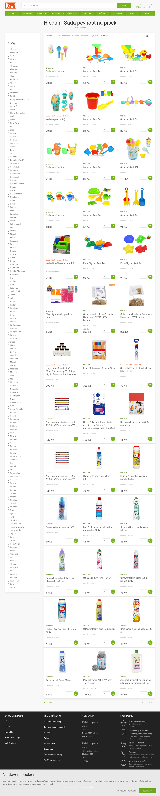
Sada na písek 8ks (129, 71)
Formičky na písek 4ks (94, 263)
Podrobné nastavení (126, 791)
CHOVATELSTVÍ (57, 13)
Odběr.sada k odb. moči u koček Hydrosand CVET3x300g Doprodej (99, 317)
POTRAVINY (133, 13)
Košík (151, 7)
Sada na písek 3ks (55, 71)
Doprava (47, 732)
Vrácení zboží (49, 743)
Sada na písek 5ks (55, 167)
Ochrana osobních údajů (54, 727)
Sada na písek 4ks (92, 71)
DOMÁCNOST (102, 13)
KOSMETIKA (42, 13)
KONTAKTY (88, 715)
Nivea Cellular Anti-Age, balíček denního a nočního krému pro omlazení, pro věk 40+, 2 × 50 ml (99, 425)
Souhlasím (147, 791)
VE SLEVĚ (12, 13)
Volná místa (10, 743)
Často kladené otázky (53, 754)
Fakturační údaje (12, 737)
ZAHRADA (117, 13)
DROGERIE (27, 13)
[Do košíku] (76, 82)
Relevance (104, 36)
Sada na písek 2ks (92, 119)
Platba (46, 738)
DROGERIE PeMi (14, 715)
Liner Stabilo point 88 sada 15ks (99, 368)
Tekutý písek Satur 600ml (58, 680)
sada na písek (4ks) (55, 119)
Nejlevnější (94, 36)
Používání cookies (52, 760)
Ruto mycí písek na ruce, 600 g (61, 527)
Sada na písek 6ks (129, 119)
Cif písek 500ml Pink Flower (96, 578)
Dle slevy (75, 36)
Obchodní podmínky (52, 721)
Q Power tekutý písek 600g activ (99, 629)
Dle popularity (64, 36)
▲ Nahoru (48, 702)
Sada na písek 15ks (130, 167)
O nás (7, 726)
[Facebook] (6, 721)
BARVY (147, 13)
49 (150, 702)
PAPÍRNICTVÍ (72, 13)
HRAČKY (87, 13)
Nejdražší (84, 36)
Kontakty (9, 732)
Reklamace (48, 749)
